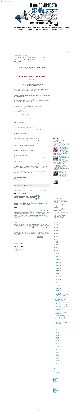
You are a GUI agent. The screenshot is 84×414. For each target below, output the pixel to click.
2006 (55, 366)
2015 (55, 239)
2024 (55, 225)
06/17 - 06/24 (57, 329)
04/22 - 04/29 (57, 341)
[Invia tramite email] (26, 185)
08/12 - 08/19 (57, 284)
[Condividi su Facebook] (30, 185)
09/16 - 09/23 (57, 276)
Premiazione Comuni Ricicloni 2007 (60, 304)
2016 (55, 238)
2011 (55, 245)
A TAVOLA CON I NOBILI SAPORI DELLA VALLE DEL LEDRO (60, 318)
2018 (55, 235)
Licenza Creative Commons (32, 237)
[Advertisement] (47, 36)
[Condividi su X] (29, 185)
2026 (55, 222)
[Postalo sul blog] (27, 185)
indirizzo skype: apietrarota (18, 243)
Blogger (44, 410)
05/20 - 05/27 (57, 335)
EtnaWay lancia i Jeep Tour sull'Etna (59, 165)
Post (16, 248)
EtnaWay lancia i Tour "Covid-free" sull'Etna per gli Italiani (64, 157)
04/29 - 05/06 (57, 340)
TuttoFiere (54, 376)
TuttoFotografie (55, 388)
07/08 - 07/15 (57, 291)
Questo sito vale (56, 397)
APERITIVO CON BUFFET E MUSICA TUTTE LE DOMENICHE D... (61, 295)
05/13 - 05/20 (57, 337)
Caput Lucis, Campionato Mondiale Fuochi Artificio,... (60, 323)
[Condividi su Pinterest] (31, 185)
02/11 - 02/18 (57, 357)
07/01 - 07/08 (57, 293)
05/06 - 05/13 (57, 338)
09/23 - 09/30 (57, 274)
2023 (55, 227)
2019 (55, 233)
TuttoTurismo (54, 389)
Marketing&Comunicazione (57, 382)
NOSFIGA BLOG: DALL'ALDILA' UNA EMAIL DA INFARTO (61, 300)
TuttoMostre (54, 377)
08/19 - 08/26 (57, 282)
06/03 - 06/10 (57, 332)
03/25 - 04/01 (57, 348)
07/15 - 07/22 (57, 290)
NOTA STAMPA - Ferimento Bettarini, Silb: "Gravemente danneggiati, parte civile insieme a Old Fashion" (61, 197)
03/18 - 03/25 (57, 349)
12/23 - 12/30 (57, 254)
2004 (55, 368)
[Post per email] (24, 185)
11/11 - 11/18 (57, 264)
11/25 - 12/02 (57, 261)
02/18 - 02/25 (57, 355)
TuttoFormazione (55, 378)
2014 (55, 241)
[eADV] (65, 48)
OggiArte (54, 392)
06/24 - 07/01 (57, 328)
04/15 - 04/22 (57, 343)
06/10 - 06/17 (57, 331)
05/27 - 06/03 (57, 334)
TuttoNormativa (55, 391)
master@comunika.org (25, 167)
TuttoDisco (54, 380)
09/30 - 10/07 (57, 273)
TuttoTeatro (54, 379)
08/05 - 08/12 (57, 285)
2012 (55, 244)
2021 (55, 230)
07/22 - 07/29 (57, 288)
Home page (32, 190)
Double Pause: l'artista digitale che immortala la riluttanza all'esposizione (63, 148)
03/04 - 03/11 (57, 352)
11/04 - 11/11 (57, 265)
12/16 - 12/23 (57, 256)
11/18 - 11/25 (57, 262)
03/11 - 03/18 (57, 351)
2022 (55, 228)
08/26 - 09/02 (57, 281)
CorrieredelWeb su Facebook (57, 373)
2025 (55, 224)
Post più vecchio (46, 190)
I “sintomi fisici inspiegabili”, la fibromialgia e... (59, 316)
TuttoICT (54, 387)
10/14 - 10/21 (57, 270)
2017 (55, 236)
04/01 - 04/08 (57, 346)
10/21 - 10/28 (57, 268)
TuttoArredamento (55, 390)
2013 (55, 242)
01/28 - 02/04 (57, 360)
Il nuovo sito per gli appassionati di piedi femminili (62, 172)
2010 (55, 247)
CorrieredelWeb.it (44, 202)
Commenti (17, 250)
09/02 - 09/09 (57, 279)
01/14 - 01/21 (57, 363)
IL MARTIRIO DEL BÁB (58, 311)
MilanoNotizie (54, 383)
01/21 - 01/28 (57, 361)
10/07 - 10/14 (57, 271)
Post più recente (17, 190)
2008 (55, 250)
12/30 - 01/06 (57, 253)
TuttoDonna (54, 381)
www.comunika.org (17, 179)
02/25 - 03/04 (57, 354)
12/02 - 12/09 (57, 259)
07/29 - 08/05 (57, 287)
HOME (53, 371)
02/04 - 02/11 (57, 358)
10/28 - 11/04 (57, 267)
